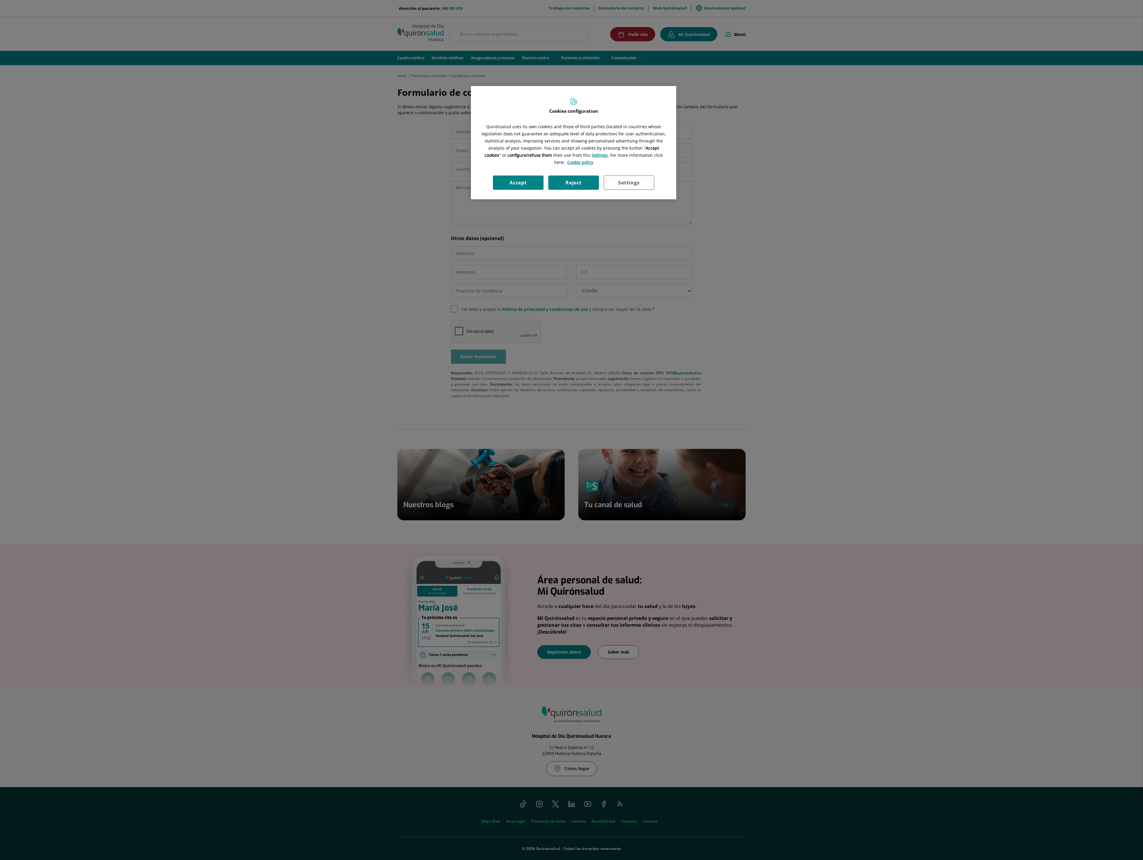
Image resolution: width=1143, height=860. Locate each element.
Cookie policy (580, 162)
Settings (628, 182)
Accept (518, 182)
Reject (574, 182)
